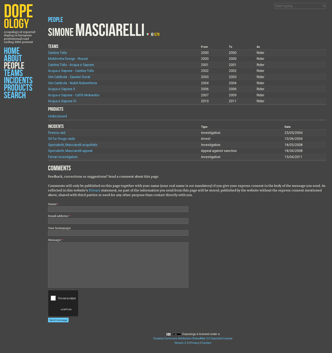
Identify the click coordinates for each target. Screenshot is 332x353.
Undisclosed (57, 116)
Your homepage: (59, 228)
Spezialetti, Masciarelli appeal (70, 151)
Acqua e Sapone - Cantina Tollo (71, 71)
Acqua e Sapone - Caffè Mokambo (73, 95)
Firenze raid (56, 133)
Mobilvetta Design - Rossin (68, 59)
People (14, 65)
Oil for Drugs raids (61, 139)
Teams (13, 73)
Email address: (59, 216)
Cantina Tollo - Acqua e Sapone (71, 65)
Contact (206, 343)
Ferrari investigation (63, 157)
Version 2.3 (181, 343)
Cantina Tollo (57, 53)
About (13, 58)
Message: (55, 240)
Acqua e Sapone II (61, 89)
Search (15, 95)
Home (12, 51)
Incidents (18, 80)
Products (18, 87)
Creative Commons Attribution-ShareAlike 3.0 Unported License (192, 338)
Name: (53, 204)
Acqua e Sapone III (62, 101)
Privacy (94, 190)
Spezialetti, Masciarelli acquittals (72, 145)
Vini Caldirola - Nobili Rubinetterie (72, 83)
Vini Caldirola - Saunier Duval (69, 77)
